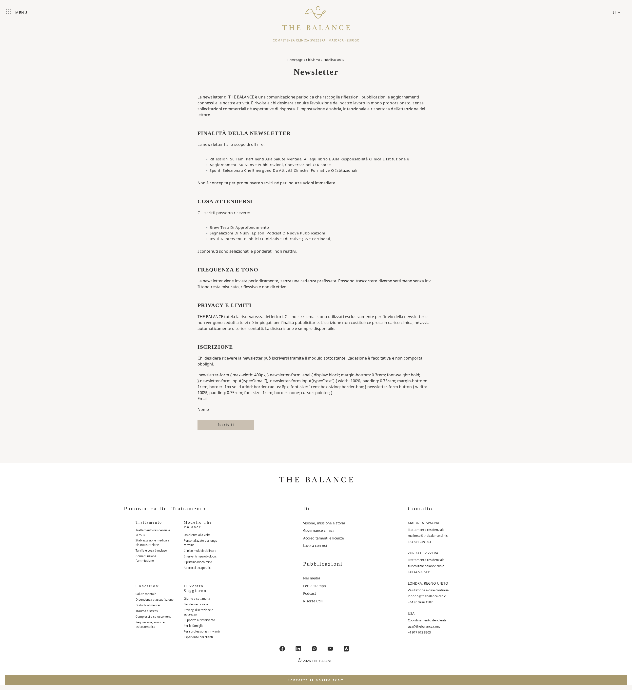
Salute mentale (146, 594)
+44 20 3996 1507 (420, 602)
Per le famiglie (193, 626)
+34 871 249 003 (419, 541)
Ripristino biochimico (198, 562)
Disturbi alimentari (148, 605)
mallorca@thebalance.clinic (428, 535)
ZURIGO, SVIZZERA (423, 553)
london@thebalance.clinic (427, 596)
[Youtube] (330, 649)
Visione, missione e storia (324, 523)
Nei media (311, 578)
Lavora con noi (315, 545)
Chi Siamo (313, 60)
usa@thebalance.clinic (424, 626)
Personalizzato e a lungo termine (200, 542)
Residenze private (196, 604)
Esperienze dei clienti (198, 637)
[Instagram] (314, 649)
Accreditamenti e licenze (323, 538)
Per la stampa (314, 585)
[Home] (316, 16)
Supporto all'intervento (199, 620)
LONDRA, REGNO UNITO (428, 583)
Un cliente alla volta (197, 535)
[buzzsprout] (346, 649)
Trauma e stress (147, 611)
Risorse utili (313, 601)
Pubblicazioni (332, 60)
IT (615, 12)
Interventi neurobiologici (200, 556)
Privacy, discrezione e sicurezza (198, 612)
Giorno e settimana (197, 598)
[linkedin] (298, 649)
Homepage (295, 60)
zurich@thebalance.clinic (426, 566)
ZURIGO (353, 40)
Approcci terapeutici (197, 568)
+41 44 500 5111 (419, 572)
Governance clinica (319, 530)
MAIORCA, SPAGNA (423, 522)
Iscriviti (226, 424)
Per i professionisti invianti (202, 631)
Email (203, 398)
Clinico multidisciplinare (200, 551)
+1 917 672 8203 (419, 632)
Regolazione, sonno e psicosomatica (150, 624)
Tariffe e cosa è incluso (151, 550)
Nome (203, 409)
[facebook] (282, 649)
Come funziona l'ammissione (146, 558)
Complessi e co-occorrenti (153, 616)
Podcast (309, 593)
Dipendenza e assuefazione (155, 599)
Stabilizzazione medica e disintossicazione (152, 542)
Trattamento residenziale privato (153, 532)
